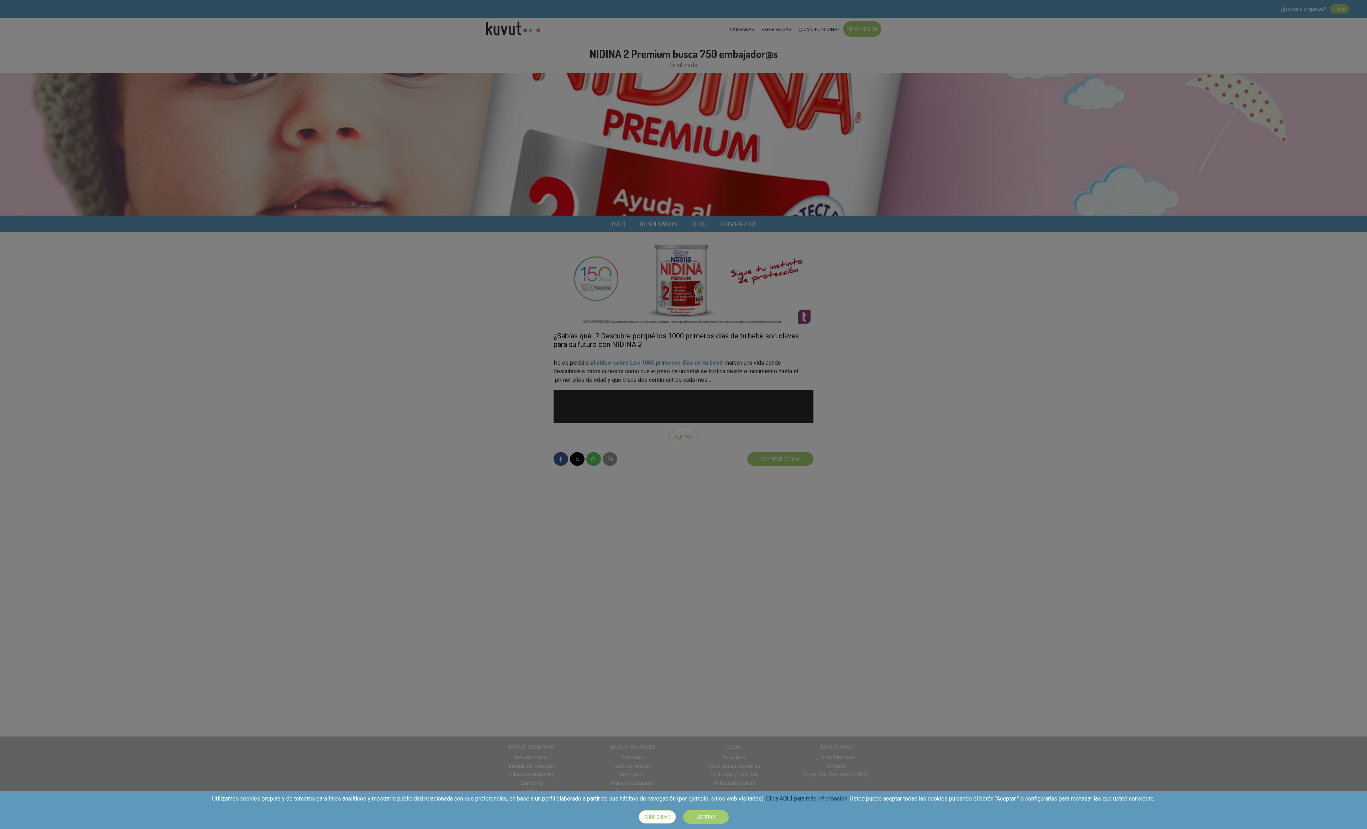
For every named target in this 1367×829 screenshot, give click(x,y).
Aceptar (706, 817)
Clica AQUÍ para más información (806, 798)
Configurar (657, 817)
